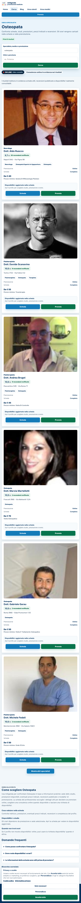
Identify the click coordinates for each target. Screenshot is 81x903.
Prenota (40, 14)
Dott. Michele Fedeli (15, 717)
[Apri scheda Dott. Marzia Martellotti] (40, 457)
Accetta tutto (40, 897)
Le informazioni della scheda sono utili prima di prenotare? (29, 860)
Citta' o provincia (9, 55)
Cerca (13, 9)
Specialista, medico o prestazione (15, 46)
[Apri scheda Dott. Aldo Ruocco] (40, 117)
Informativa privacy (23, 881)
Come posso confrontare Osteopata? (20, 847)
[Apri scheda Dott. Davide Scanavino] (40, 231)
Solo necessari (40, 886)
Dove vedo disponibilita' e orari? (18, 853)
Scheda (23, 193)
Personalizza (40, 892)
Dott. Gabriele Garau (15, 604)
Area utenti (32, 9)
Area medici (45, 9)
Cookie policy (8, 881)
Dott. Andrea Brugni (14, 377)
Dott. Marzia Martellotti (16, 491)
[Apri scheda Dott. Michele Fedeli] (40, 684)
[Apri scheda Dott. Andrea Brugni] (40, 344)
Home (5, 9)
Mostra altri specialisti (40, 771)
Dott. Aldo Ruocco (14, 151)
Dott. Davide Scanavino (17, 264)
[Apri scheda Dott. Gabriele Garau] (40, 571)
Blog (22, 9)
